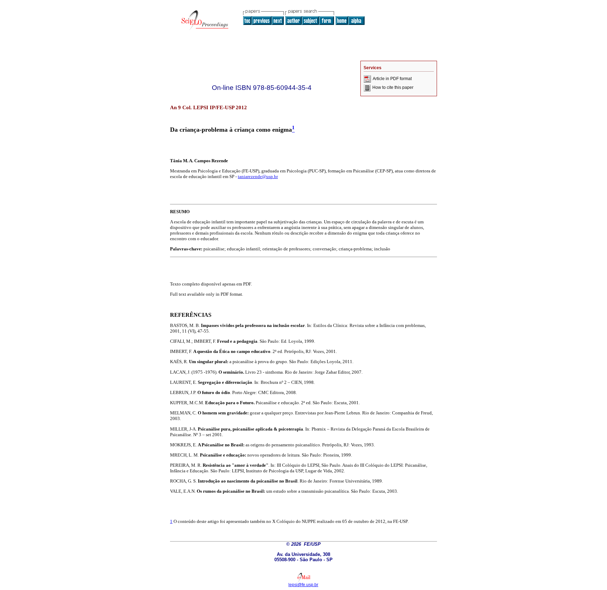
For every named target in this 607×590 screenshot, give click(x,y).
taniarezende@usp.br (258, 176)
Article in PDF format (392, 79)
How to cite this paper (392, 87)
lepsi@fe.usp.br (303, 584)
